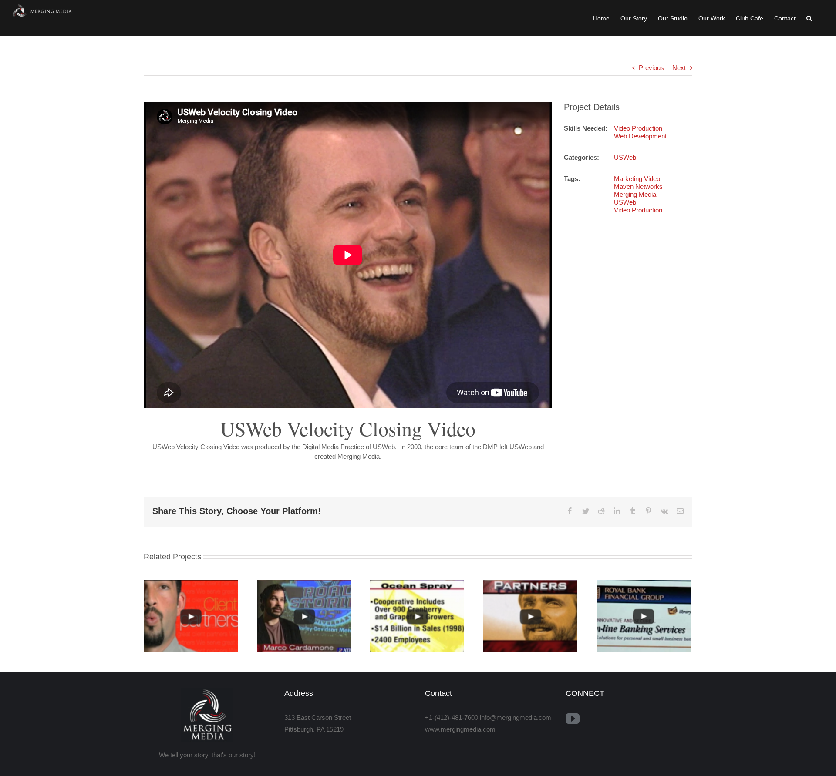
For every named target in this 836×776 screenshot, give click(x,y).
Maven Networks (638, 186)
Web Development (640, 136)
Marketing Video (637, 178)
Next (679, 67)
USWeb (625, 157)
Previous (651, 67)
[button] (809, 18)
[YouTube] (573, 719)
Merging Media (635, 194)
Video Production (638, 128)
